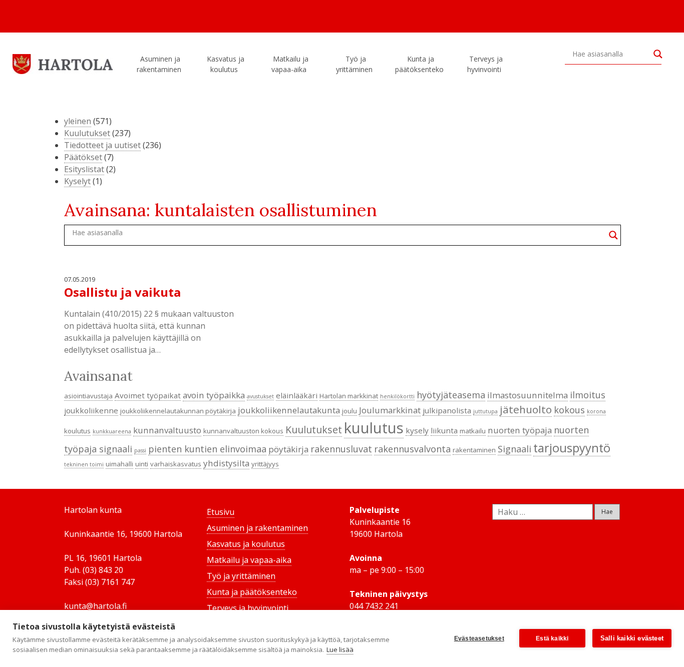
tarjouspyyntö (571, 448)
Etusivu (220, 511)
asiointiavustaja (88, 395)
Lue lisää (340, 649)
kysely (417, 430)
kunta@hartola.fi (95, 605)
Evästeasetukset (479, 638)
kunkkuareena (112, 431)
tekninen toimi (84, 464)
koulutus (77, 430)
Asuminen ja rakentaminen (159, 64)
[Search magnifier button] (658, 54)
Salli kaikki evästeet (631, 638)
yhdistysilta (226, 463)
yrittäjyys (265, 463)
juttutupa (485, 411)
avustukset (260, 396)
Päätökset (83, 157)
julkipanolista (447, 410)
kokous (569, 410)
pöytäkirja (288, 449)
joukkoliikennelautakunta (289, 410)
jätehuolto (526, 409)
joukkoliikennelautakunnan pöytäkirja (178, 410)
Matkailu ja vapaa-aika (289, 64)
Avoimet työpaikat (148, 395)
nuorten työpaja (520, 430)
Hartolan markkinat (348, 395)
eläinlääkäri (296, 395)
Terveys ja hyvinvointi (485, 64)
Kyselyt (77, 181)
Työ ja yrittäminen (354, 64)
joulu (349, 410)
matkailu (473, 430)
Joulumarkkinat (390, 410)
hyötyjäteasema (451, 395)
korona (596, 411)
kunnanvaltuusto (167, 430)
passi (140, 450)
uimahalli (119, 463)
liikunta (444, 430)
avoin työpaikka (214, 395)
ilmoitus (587, 395)
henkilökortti (397, 396)
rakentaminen (474, 449)
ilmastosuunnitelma (527, 395)
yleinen (77, 121)
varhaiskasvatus (175, 463)
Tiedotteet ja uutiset (102, 145)
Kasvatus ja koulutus (225, 64)
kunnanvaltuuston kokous (243, 430)
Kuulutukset (87, 133)
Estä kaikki (552, 638)
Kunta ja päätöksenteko (419, 64)
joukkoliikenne (91, 410)
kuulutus (374, 428)
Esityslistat (84, 169)
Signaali (514, 449)
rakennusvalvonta (412, 449)
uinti (141, 463)
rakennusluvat (341, 449)
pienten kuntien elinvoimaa (207, 449)
